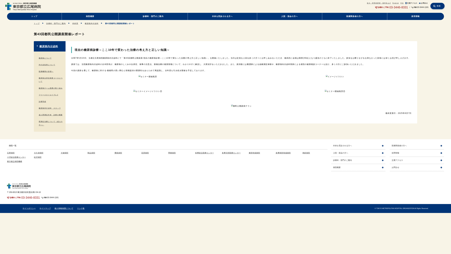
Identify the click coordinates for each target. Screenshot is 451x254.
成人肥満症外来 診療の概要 (51, 115)
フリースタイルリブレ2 (48, 95)
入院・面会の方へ (289, 16)
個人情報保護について (63, 208)
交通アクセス (412, 3)
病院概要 (90, 16)
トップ (34, 16)
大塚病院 (64, 153)
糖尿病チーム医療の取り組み (51, 88)
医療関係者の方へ (354, 16)
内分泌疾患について (47, 65)
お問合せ (424, 3)
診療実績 (42, 102)
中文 (402, 3)
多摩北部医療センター (231, 153)
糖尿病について (45, 58)
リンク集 (81, 208)
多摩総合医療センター (204, 153)
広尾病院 (11, 153)
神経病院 (306, 153)
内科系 (75, 23)
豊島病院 (118, 153)
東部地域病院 (254, 153)
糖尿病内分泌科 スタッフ (50, 108)
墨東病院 (172, 153)
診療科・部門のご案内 (153, 16)
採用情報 (415, 16)
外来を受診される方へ (222, 16)
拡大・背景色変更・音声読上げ (379, 3)
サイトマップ (45, 208)
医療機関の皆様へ (46, 71)
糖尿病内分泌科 (91, 23)
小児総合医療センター (16, 157)
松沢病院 (37, 157)
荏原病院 (145, 153)
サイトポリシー (29, 208)
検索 (439, 6)
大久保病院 (38, 153)
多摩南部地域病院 (283, 153)
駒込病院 (91, 153)
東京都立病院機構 (14, 162)
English (396, 3)
